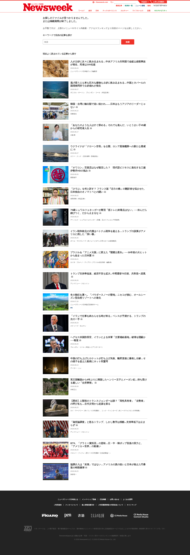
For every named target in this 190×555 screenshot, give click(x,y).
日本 (97, 11)
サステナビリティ (160, 11)
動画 (149, 6)
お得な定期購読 (158, 2)
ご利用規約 (58, 505)
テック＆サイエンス (110, 11)
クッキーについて (71, 505)
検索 (128, 42)
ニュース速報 (140, 6)
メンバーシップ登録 (89, 499)
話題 (148, 11)
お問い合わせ (114, 499)
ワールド (81, 11)
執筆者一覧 (129, 6)
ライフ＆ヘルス (137, 11)
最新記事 (119, 6)
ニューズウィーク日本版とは (68, 499)
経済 (90, 11)
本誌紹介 (144, 2)
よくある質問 (127, 499)
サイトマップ (131, 505)
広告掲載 (103, 499)
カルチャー (124, 11)
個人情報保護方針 (88, 505)
